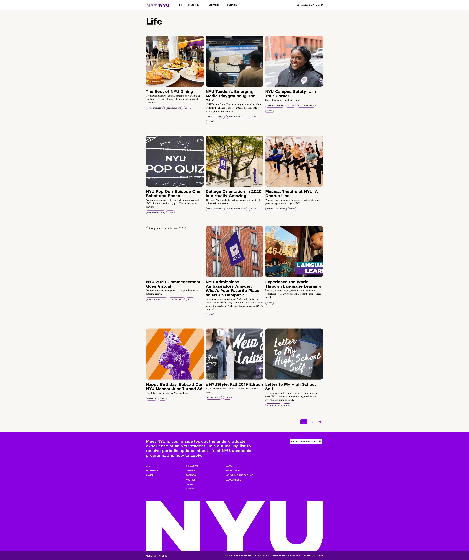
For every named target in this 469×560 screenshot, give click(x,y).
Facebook (191, 475)
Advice (214, 5)
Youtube (190, 480)
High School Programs (286, 556)
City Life (290, 106)
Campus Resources (215, 117)
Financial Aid (262, 556)
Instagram (192, 466)
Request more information (304, 441)
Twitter (190, 470)
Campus (230, 5)
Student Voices (176, 299)
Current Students (155, 108)
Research (254, 117)
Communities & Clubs (236, 117)
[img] (175, 61)
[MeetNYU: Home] (157, 5)
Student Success (313, 556)
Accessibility (233, 480)
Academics (195, 5)
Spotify (190, 489)
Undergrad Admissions (238, 556)
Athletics (151, 399)
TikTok (189, 484)
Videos (188, 108)
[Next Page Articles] (320, 421)
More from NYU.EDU (156, 556)
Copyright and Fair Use (239, 475)
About (229, 466)
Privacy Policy (234, 470)
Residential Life (174, 108)
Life (180, 5)
